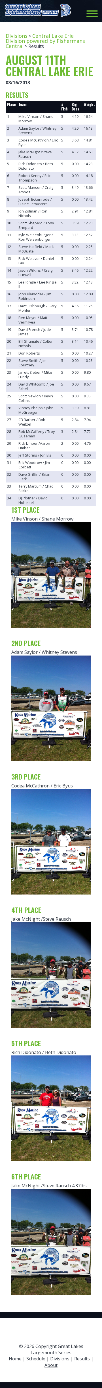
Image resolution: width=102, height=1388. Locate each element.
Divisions (16, 35)
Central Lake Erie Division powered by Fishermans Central (45, 40)
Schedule (35, 1359)
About (51, 1365)
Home (15, 1359)
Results (82, 1359)
